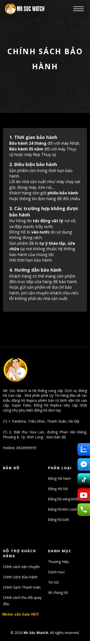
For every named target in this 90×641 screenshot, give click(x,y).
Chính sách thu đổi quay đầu (22, 600)
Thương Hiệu (58, 561)
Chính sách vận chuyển (21, 566)
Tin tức (53, 582)
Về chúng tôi (58, 592)
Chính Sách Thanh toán (21, 587)
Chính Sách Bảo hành (20, 577)
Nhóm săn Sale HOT (20, 614)
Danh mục (56, 572)
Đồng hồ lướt (58, 519)
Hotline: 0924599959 (19, 447)
